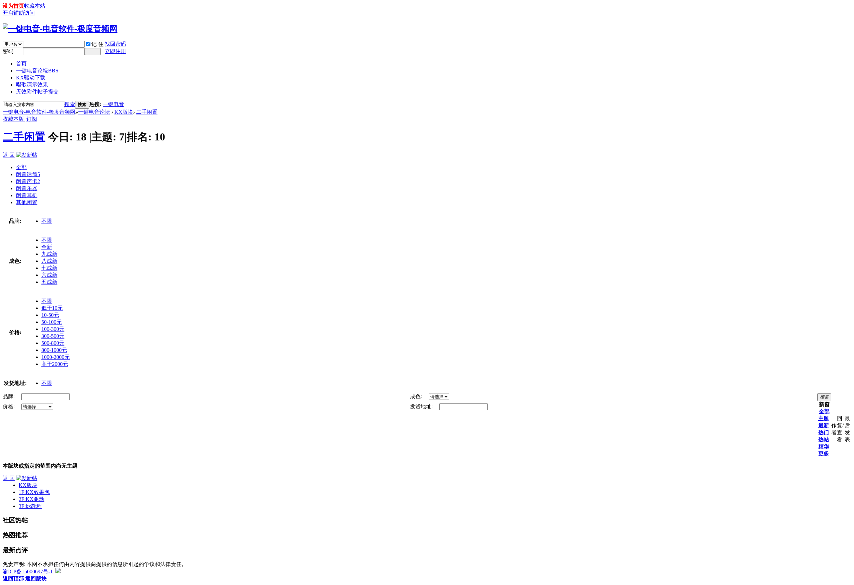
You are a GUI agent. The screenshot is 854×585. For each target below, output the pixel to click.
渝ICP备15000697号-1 (28, 571)
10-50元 (50, 315)
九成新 (49, 254)
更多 (823, 453)
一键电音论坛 (37, 70)
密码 (8, 51)
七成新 (49, 268)
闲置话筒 (28, 174)
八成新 (49, 261)
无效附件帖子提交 (37, 91)
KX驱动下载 (30, 77)
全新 (46, 247)
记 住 (97, 44)
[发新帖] (26, 155)
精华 (823, 446)
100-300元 (52, 329)
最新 (823, 425)
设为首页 (13, 6)
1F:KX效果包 (34, 492)
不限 (46, 221)
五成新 (49, 282)
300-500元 (52, 336)
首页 (21, 63)
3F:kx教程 (30, 506)
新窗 (824, 404)
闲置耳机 (26, 195)
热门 (823, 432)
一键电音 (113, 104)
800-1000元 (54, 350)
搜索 (69, 104)
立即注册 (115, 51)
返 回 (9, 155)
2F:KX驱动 (31, 499)
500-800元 (52, 343)
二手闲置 (146, 112)
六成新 (49, 275)
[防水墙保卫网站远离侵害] (58, 571)
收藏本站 (34, 6)
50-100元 (51, 322)
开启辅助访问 (19, 13)
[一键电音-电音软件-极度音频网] (60, 28)
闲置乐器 (26, 188)
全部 (21, 167)
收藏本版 (14, 119)
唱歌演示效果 (32, 84)
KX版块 (123, 112)
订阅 (31, 119)
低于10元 (52, 308)
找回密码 (115, 44)
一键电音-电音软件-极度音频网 (39, 112)
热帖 (823, 439)
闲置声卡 (28, 181)
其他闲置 (26, 202)
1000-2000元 (55, 357)
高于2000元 (54, 364)
